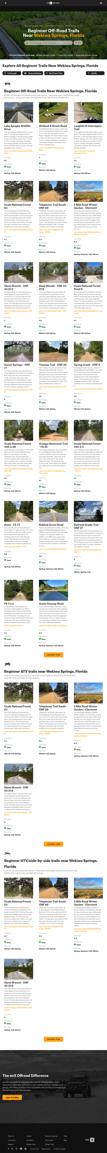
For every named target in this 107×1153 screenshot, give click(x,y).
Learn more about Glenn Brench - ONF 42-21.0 (19, 298)
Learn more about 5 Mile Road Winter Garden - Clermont (88, 218)
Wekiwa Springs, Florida (45, 55)
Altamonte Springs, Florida (86, 55)
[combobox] (50, 43)
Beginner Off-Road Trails (34, 26)
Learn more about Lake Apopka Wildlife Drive (19, 138)
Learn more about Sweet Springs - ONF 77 (19, 377)
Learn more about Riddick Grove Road (53, 537)
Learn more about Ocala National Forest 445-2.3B (19, 457)
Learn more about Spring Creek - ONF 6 (88, 377)
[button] (12, 73)
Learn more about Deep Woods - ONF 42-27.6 (53, 298)
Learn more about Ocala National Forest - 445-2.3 (88, 457)
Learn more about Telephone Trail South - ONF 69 (53, 218)
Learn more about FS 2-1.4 (19, 613)
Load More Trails (53, 655)
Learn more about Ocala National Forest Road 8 (88, 298)
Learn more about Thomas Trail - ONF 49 (53, 377)
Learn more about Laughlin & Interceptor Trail (88, 138)
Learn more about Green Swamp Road (53, 613)
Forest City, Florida (65, 55)
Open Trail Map (12, 1097)
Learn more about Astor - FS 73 (19, 537)
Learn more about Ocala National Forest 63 (19, 218)
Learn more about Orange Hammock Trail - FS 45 (53, 457)
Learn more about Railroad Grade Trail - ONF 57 (88, 537)
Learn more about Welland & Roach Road (53, 138)
